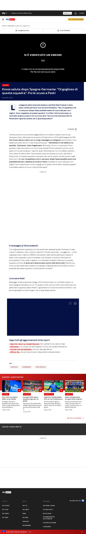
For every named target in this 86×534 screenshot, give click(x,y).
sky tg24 (5, 509)
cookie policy (48, 509)
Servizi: (25, 501)
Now (24, 513)
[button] (75, 303)
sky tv (25, 505)
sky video (5, 513)
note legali (47, 513)
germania (27, 367)
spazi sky (26, 521)
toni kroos (41, 367)
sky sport (5, 505)
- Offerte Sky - (15, 352)
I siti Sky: (4, 501)
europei (14, 367)
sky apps (26, 509)
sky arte (5, 517)
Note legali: (46, 501)
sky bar (25, 517)
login (81, 13)
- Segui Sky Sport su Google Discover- (24, 344)
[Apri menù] (3, 19)
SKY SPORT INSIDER (76, 19)
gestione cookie (49, 505)
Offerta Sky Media (49, 522)
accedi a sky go (75, 500)
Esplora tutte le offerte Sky (21, 13)
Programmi (27, 525)
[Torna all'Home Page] (10, 19)
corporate (47, 526)
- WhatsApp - (14, 347)
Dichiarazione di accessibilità (49, 518)
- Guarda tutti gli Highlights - (21, 349)
